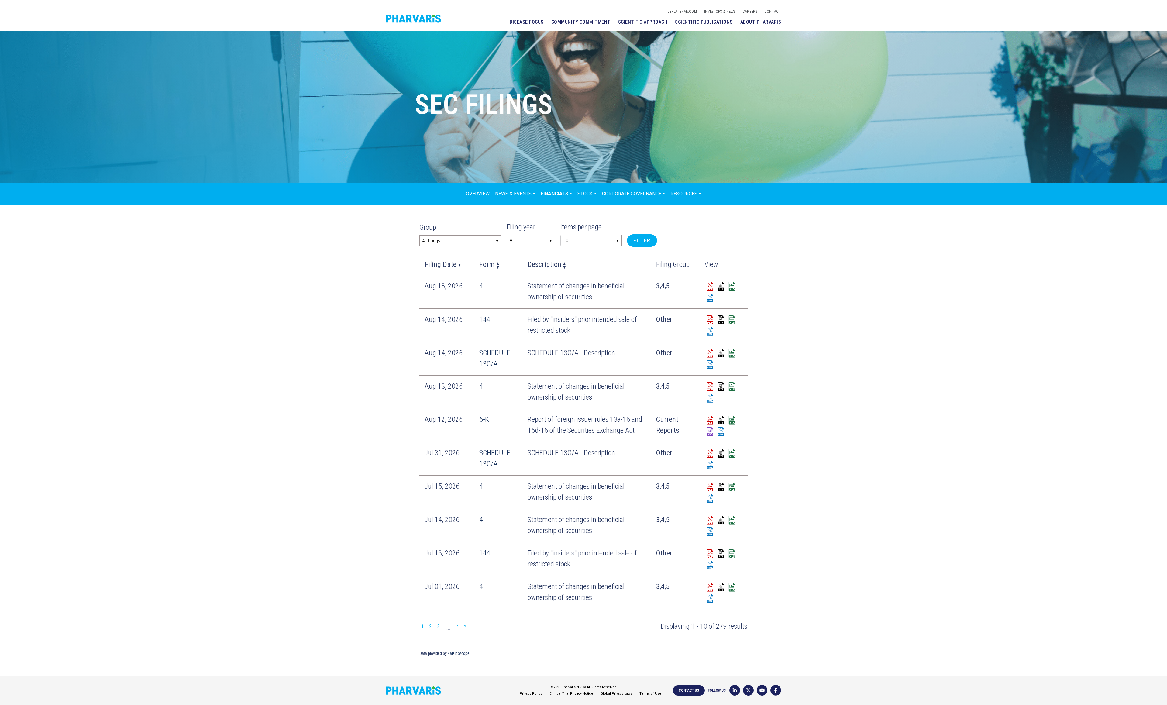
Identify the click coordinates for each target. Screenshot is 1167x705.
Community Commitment (581, 22)
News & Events (513, 194)
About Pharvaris (760, 22)
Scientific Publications (704, 22)
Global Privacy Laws (616, 693)
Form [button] (487, 264)
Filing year (521, 227)
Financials (554, 194)
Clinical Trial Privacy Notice (571, 693)
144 (484, 319)
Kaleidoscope (458, 653)
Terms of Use (650, 693)
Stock (585, 194)
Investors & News (719, 11)
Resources (683, 194)
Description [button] (544, 264)
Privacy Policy (531, 693)
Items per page (581, 227)
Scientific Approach (643, 22)
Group (427, 227)
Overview (478, 194)
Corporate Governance (631, 194)
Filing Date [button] (440, 264)
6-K (484, 419)
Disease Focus (527, 22)
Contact (772, 11)
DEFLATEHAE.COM (682, 11)
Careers (749, 11)
